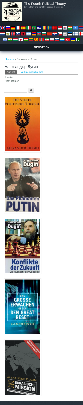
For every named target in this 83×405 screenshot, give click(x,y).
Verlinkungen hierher (32, 72)
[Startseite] (12, 21)
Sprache (9, 77)
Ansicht (12, 72)
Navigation (41, 47)
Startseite (9, 59)
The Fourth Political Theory (45, 3)
